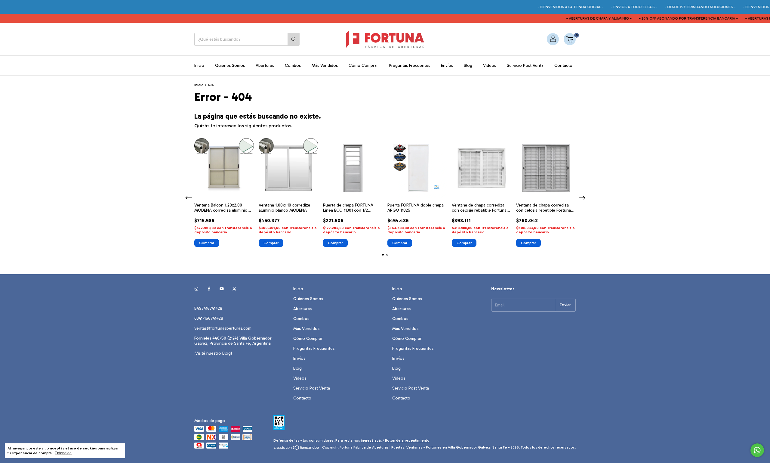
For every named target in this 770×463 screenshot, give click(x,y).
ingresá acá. (371, 440)
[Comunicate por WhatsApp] (757, 450)
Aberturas (265, 65)
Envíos (447, 65)
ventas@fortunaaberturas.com (222, 328)
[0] (570, 39)
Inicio (199, 65)
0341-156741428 (208, 318)
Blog (468, 65)
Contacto (563, 65)
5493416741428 (208, 308)
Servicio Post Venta (525, 65)
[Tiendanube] (296, 449)
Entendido (63, 453)
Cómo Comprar (363, 65)
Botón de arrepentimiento (407, 440)
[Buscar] (294, 39)
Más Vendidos (325, 65)
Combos (293, 65)
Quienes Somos (230, 65)
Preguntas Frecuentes (409, 65)
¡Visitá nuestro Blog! (213, 353)
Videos (489, 65)
